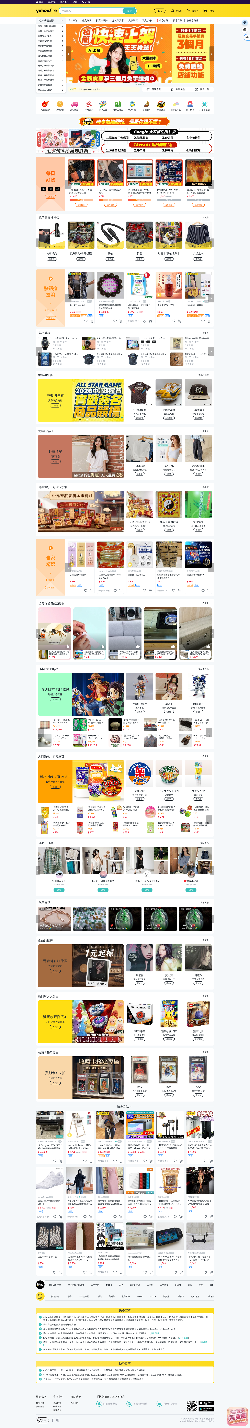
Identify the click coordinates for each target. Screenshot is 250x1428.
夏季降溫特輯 (85, 89)
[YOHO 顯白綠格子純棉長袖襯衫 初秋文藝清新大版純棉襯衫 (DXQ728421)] (52, 860)
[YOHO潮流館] (59, 875)
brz (211, 1284)
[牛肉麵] (140, 147)
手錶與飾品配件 (45, 50)
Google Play (206, 1409)
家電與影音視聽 (45, 85)
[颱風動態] (140, 134)
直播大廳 (205, 902)
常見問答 (57, 1402)
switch (140, 1296)
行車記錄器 (84, 1296)
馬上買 (206, 486)
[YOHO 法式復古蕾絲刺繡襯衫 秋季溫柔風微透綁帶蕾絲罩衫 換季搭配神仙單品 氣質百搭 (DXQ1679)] (73, 853)
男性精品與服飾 (45, 55)
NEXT (212, 243)
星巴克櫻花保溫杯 (76, 1284)
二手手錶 (95, 1284)
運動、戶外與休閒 (46, 70)
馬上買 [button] (139, 529)
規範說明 (155, 1333)
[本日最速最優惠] (237, 1416)
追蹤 (59, 890)
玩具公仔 (147, 20)
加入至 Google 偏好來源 (245, 30)
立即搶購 (81, 204)
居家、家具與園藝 (46, 65)
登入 (160, 10)
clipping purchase (91, 321)
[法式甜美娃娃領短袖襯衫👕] (205, 853)
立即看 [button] (55, 405)
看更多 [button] (55, 461)
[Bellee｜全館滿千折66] (147, 875)
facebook (52, 1420)
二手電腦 (210, 1296)
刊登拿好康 (192, 20)
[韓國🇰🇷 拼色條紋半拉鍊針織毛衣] (205, 867)
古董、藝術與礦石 (46, 31)
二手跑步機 (54, 1296)
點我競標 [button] (139, 417)
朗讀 (245, 22)
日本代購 (177, 20)
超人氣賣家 (118, 20)
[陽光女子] (110, 134)
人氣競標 (133, 20)
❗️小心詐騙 (162, 20)
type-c (109, 1284)
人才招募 (75, 1402)
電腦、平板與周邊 (46, 75)
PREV (38, 243)
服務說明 (40, 1406)
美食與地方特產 (45, 90)
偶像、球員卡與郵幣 (47, 26)
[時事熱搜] (125, 121)
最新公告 (57, 1410)
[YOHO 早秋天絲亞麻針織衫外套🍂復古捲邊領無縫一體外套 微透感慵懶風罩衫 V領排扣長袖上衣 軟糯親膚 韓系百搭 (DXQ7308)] (73, 867)
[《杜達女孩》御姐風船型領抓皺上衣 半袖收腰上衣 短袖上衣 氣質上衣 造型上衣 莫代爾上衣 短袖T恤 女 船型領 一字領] (117, 853)
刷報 (39, 1284)
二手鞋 (99, 1296)
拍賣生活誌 (102, 20)
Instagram (57, 1420)
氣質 (190, 1284)
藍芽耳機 (126, 1296)
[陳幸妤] (169, 147)
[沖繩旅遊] (110, 147)
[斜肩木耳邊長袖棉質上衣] (184, 860)
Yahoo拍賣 (46, 10)
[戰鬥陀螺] (199, 147)
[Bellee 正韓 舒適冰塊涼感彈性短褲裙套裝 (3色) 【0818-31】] (161, 853)
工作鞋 (150, 1284)
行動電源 (195, 1296)
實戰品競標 (203, 374)
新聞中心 (40, 1402)
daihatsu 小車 (55, 1284)
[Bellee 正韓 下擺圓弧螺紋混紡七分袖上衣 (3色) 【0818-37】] (161, 867)
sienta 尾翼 (135, 1284)
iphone (178, 1284)
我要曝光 (50, 197)
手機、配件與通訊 (46, 80)
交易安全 (210, 1421)
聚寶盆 (166, 1296)
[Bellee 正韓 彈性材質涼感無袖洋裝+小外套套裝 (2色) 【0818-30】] (140, 860)
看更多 (206, 217)
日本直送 (73, 20)
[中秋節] (199, 134)
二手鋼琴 (180, 1296)
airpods (152, 1296)
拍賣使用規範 (200, 1421)
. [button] (55, 517)
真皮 (121, 1284)
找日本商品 (203, 668)
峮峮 (201, 1284)
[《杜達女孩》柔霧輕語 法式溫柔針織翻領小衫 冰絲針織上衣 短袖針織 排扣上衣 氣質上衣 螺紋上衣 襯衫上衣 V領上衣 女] (96, 860)
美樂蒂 (112, 1296)
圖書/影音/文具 (45, 36)
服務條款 (183, 1421)
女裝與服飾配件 (45, 41)
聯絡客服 (57, 1406)
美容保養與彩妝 (45, 60)
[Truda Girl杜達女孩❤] (103, 875)
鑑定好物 (86, 20)
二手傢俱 (164, 1284)
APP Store (206, 1403)
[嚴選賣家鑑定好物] (140, 53)
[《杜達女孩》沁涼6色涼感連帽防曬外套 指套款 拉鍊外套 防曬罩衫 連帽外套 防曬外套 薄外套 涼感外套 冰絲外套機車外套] (117, 867)
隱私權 (191, 1421)
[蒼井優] (169, 134)
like (86, 321)
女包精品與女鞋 (45, 45)
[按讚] (67, 646)
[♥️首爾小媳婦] (191, 875)
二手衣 (69, 1296)
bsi (42, 1420)
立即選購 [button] (139, 1039)
